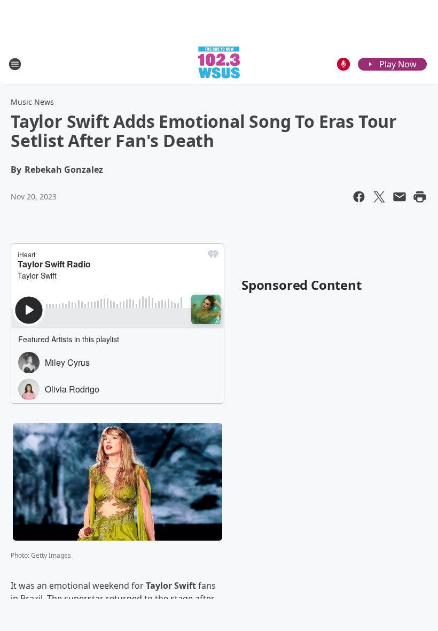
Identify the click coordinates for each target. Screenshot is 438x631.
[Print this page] (419, 196)
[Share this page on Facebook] (358, 196)
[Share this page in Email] (399, 196)
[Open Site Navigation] (15, 64)
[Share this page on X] (379, 196)
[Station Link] (219, 64)
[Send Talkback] (343, 64)
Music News (32, 102)
